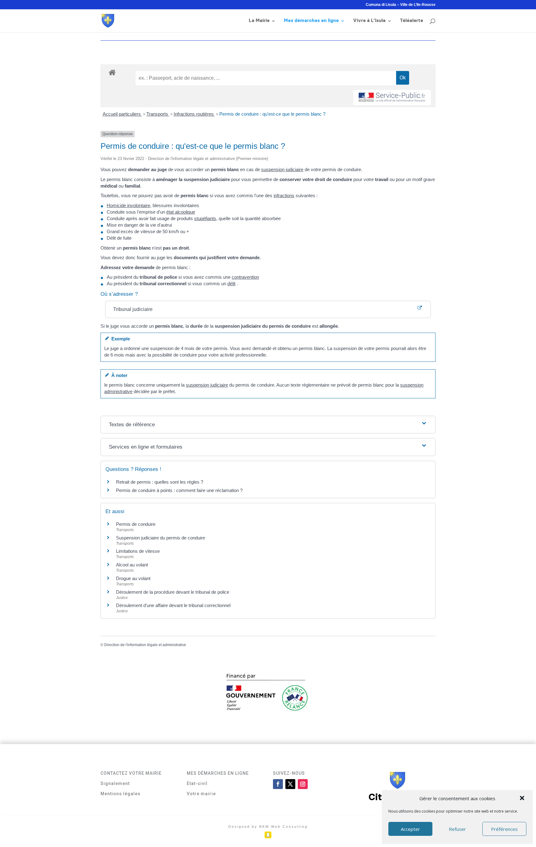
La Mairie (259, 21)
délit (231, 283)
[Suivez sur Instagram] (303, 784)
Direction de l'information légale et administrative (145, 645)
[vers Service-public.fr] (392, 97)
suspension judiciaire (282, 169)
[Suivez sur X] (290, 784)
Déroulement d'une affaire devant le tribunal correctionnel (173, 605)
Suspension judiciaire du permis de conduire (160, 537)
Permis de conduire (135, 524)
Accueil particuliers (122, 114)
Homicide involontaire (128, 205)
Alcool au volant (132, 564)
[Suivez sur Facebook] (278, 784)
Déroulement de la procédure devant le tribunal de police (172, 592)
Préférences (504, 829)
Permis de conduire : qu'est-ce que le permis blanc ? (272, 114)
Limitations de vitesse (138, 551)
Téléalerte (411, 21)
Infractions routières (194, 114)
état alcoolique (180, 212)
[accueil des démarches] (112, 72)
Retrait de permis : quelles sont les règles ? (159, 482)
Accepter (410, 829)
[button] (522, 798)
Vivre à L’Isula (369, 21)
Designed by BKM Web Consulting (268, 826)
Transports (157, 114)
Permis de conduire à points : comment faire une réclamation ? (179, 490)
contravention (245, 277)
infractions (284, 195)
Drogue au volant (133, 578)
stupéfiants (205, 218)
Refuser (457, 829)
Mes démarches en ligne (311, 21)
